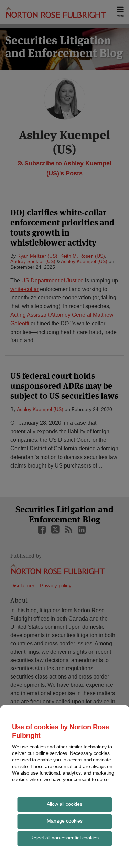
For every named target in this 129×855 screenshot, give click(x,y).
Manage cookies (65, 821)
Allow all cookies (64, 804)
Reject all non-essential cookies (64, 837)
